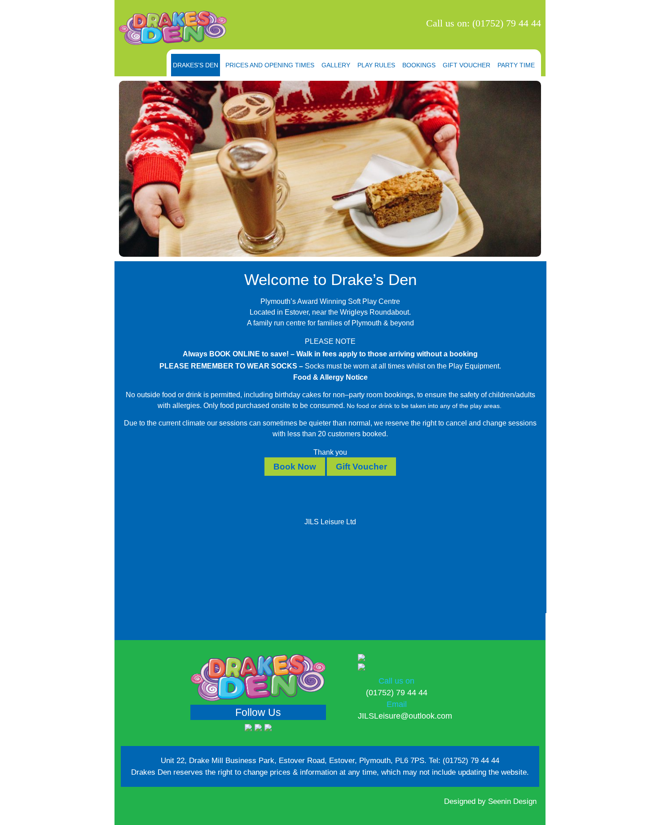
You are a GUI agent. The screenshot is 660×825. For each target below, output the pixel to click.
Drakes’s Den (195, 65)
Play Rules (376, 65)
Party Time (516, 65)
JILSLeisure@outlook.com (405, 715)
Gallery (335, 65)
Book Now (294, 466)
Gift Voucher (466, 65)
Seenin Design (512, 801)
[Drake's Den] (173, 28)
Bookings (419, 65)
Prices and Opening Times (269, 65)
